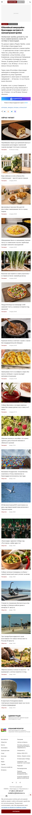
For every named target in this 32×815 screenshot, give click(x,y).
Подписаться (17, 98)
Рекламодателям (22, 768)
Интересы (3, 770)
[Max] (15, 111)
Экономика (4, 747)
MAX (26, 103)
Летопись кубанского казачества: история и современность (23, 746)
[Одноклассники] (8, 111)
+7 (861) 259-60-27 (16, 791)
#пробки (4, 107)
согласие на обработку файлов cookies (13, 807)
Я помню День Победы (23, 758)
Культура (3, 756)
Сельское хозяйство (6, 767)
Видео (2, 761)
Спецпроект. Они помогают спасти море (23, 762)
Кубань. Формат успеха (23, 756)
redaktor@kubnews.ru (16, 793)
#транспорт (23, 107)
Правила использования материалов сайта (22, 773)
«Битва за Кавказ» (22, 742)
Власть (3, 745)
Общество (4, 24)
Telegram (20, 782)
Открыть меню (2, 2)
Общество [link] (4, 478)
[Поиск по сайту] (30, 2)
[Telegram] (11, 111)
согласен (16, 811)
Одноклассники (16, 782)
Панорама (20, 739)
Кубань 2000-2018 (22, 753)
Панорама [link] (4, 149)
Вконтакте (12, 782)
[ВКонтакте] (4, 111)
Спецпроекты (21, 750)
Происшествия (5, 750)
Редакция (20, 765)
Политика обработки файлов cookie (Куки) (23, 777)
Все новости (4, 739)
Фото (2, 759)
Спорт (2, 753)
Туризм (3, 764)
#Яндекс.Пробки (13, 107)
